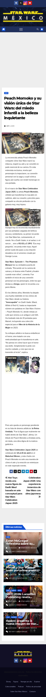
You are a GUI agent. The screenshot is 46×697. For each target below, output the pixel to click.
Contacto (32, 691)
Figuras (15, 682)
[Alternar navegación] (21, 29)
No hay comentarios (18, 551)
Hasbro (14, 617)
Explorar (37, 682)
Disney (8, 682)
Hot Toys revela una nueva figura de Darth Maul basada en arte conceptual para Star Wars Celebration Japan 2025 (13, 490)
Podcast (21, 686)
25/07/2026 (12, 601)
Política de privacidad (33, 686)
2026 (8, 537)
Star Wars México (29, 548)
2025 (6, 93)
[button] (38, 29)
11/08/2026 (12, 574)
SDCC (19, 590)
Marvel (13, 563)
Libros (13, 590)
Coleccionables (10, 686)
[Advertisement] (23, 56)
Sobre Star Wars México (18, 691)
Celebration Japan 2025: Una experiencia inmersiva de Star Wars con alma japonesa (32, 485)
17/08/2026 (12, 548)
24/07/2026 (12, 628)
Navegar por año (26, 682)
